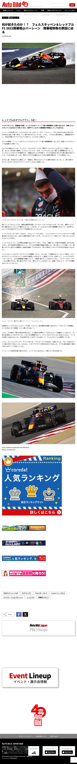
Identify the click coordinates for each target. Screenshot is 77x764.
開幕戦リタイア (43, 597)
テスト (18, 10)
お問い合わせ (54, 736)
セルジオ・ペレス (41, 593)
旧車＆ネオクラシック (54, 10)
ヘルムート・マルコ (58, 593)
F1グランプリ (26, 593)
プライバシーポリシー (25, 736)
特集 (42, 10)
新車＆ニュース (8, 10)
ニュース (5, 18)
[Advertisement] (38, 102)
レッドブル (30, 597)
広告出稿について (41, 736)
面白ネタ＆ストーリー (31, 10)
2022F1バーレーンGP (10, 593)
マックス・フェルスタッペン (13, 597)
